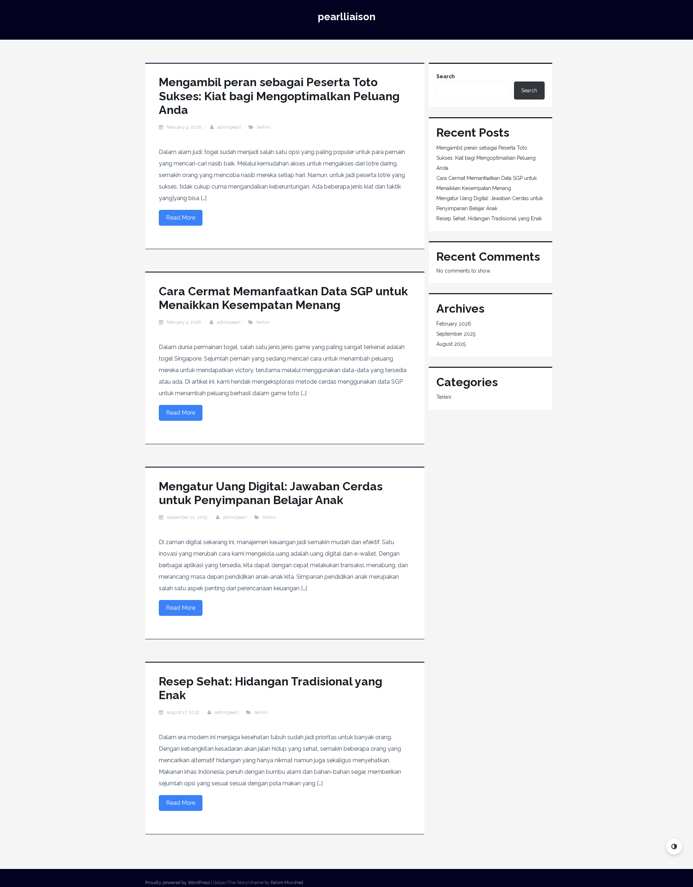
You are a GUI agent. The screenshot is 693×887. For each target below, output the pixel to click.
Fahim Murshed (287, 882)
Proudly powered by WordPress (177, 882)
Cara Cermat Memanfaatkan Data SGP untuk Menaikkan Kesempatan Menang (283, 298)
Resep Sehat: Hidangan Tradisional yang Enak (489, 218)
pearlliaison (346, 17)
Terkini (263, 127)
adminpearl (229, 127)
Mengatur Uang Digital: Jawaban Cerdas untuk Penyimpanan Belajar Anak (271, 493)
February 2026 (453, 324)
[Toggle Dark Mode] (674, 846)
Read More (180, 217)
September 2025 (455, 334)
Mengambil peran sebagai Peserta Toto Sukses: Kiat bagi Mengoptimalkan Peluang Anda (279, 95)
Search (445, 76)
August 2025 (451, 344)
